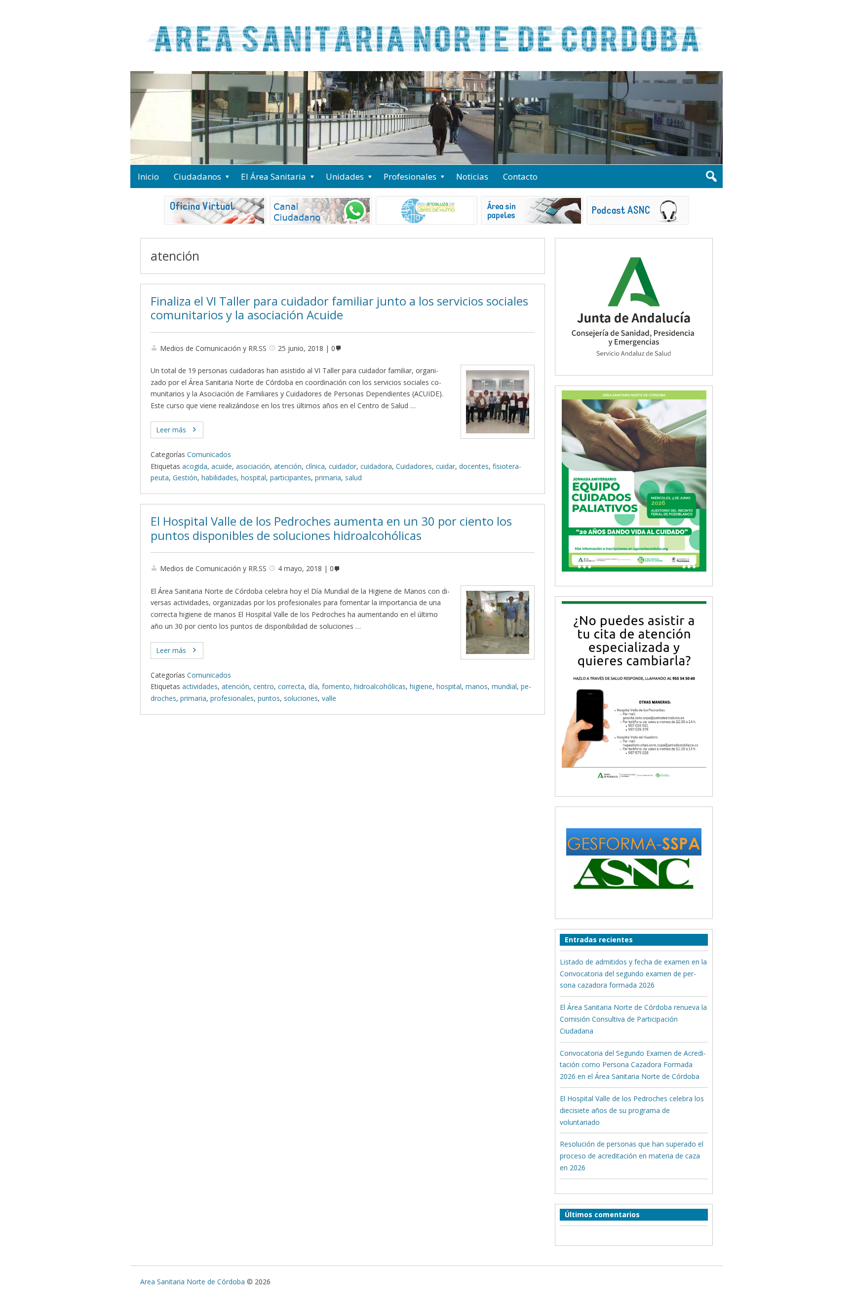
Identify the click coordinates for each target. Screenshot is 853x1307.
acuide (221, 466)
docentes (474, 466)
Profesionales (410, 176)
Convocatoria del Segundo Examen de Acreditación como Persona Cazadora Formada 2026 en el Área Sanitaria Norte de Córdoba (633, 1064)
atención (288, 466)
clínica (315, 466)
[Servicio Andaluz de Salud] (634, 365)
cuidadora (376, 466)
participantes (290, 477)
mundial (504, 686)
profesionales (232, 698)
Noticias (472, 176)
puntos (269, 698)
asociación (253, 466)
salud (353, 477)
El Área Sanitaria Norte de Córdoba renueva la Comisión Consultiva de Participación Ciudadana (633, 1019)
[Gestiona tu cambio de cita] (634, 480)
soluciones (301, 698)
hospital (253, 477)
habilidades (219, 477)
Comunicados (209, 454)
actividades (200, 686)
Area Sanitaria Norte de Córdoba (192, 1281)
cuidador (342, 466)
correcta (291, 686)
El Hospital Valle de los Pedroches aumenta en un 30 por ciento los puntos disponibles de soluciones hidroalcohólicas (331, 528)
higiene (421, 686)
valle (329, 698)
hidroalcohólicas (380, 686)
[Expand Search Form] (711, 176)
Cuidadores (414, 466)
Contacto (520, 176)
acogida (194, 466)
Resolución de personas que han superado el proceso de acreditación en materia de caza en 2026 (631, 1155)
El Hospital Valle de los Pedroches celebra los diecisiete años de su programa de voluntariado (632, 1110)
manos (476, 686)
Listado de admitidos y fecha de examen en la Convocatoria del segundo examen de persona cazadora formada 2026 (633, 973)
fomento (336, 686)
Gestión (185, 477)
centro (263, 686)
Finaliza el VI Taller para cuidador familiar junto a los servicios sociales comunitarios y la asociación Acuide (339, 308)
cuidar (445, 466)
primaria (328, 477)
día (313, 686)
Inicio (148, 176)
